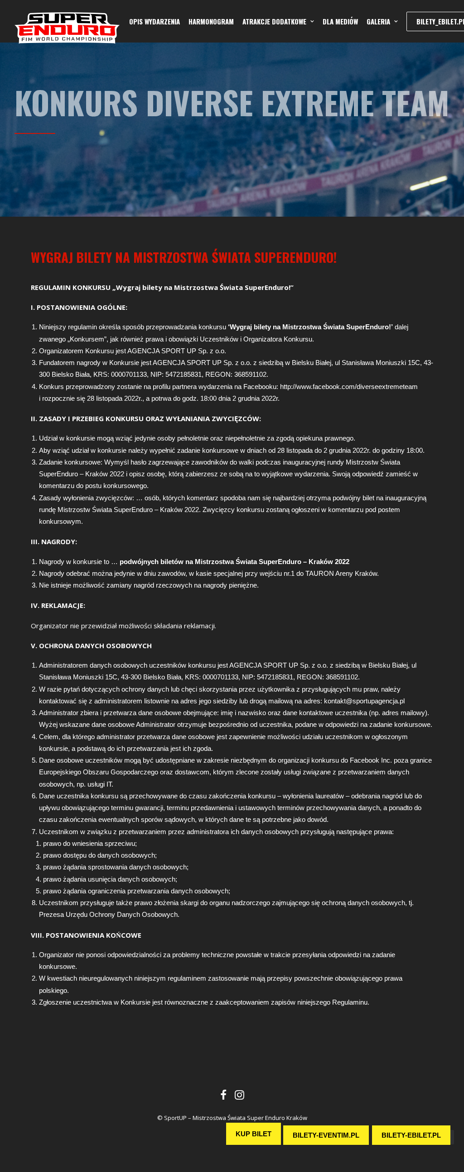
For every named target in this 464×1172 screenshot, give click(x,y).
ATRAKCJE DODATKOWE (274, 21)
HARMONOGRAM (211, 21)
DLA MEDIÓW (340, 21)
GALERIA (378, 21)
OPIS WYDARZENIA (154, 21)
